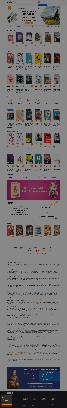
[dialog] (6, 401)
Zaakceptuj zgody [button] (6, 404)
